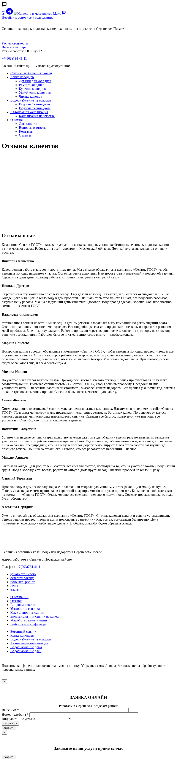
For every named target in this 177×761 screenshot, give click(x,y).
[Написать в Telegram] (10, 13)
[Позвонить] (69, 13)
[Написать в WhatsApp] (4, 13)
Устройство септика (25, 608)
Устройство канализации (28, 620)
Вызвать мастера (14, 47)
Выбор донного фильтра (28, 624)
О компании (19, 120)
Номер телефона (15, 714)
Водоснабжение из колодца (30, 100)
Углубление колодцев (35, 92)
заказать (16, 589)
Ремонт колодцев (31, 85)
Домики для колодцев (35, 81)
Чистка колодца (30, 96)
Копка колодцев (22, 77)
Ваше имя (10, 710)
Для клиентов (29, 124)
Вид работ (9, 719)
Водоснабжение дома (35, 108)
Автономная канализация (29, 112)
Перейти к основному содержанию (28, 17)
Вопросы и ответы (32, 127)
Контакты (26, 131)
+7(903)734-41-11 (14, 58)
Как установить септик (27, 612)
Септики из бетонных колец (31, 73)
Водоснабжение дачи (34, 104)
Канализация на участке (37, 116)
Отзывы (25, 135)
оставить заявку (22, 578)
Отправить (10, 723)
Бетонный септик (23, 631)
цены (14, 586)
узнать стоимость (23, 574)
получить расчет (22, 582)
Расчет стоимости (15, 43)
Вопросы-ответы (22, 605)
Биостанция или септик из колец (34, 616)
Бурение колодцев (32, 89)
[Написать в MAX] (38, 13)
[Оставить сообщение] (64, 13)
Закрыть (8, 727)
